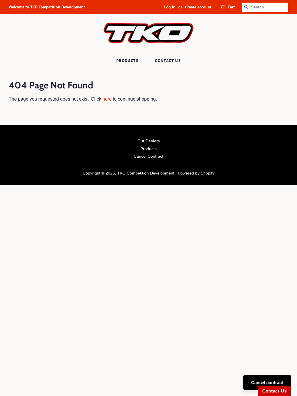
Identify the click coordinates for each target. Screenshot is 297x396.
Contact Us (168, 60)
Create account (198, 7)
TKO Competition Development (146, 173)
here (107, 99)
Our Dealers (148, 141)
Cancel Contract (148, 156)
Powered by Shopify (196, 173)
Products (128, 60)
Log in (169, 7)
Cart (231, 7)
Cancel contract (267, 382)
